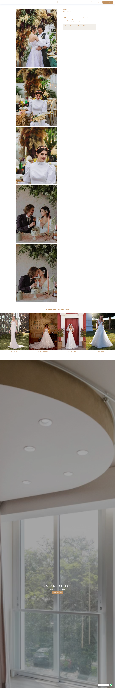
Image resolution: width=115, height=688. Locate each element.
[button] (5, 2)
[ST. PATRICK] (100, 331)
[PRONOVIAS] (14, 331)
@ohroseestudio (76, 21)
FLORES (65, 9)
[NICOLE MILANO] (72, 331)
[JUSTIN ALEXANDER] (43, 331)
